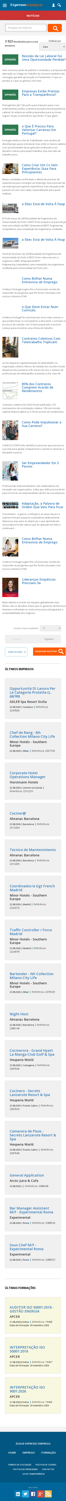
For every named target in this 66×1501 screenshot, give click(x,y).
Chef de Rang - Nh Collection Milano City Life (32, 734)
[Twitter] (25, 1493)
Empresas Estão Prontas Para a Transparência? (40, 93)
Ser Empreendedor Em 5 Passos (40, 465)
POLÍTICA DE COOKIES (46, 1464)
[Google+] (40, 1493)
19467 (31, 1356)
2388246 (29, 1180)
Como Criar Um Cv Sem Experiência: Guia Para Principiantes (40, 168)
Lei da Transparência (34, 1474)
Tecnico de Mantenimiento (33, 849)
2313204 (29, 820)
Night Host (19, 1014)
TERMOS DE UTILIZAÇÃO (19, 1464)
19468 (32, 1316)
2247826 (32, 699)
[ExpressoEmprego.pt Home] (26, 4)
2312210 (28, 782)
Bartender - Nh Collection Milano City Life (32, 975)
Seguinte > (50, 639)
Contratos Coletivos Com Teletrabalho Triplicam (41, 340)
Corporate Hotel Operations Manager (28, 775)
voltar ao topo (16, 651)
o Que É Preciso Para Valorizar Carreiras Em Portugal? (39, 129)
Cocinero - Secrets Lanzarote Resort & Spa (30, 1092)
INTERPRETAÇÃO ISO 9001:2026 (27, 1389)
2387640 (33, 1142)
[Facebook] (33, 1493)
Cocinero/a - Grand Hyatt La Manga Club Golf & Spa (32, 1052)
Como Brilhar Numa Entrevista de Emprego (39, 280)
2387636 (32, 1059)
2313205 (33, 857)
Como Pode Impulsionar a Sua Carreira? (41, 424)
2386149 (29, 1021)
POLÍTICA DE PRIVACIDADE (25, 1469)
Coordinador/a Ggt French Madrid (32, 888)
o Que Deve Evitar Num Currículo (40, 308)
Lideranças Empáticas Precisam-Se (39, 581)
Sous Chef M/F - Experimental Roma (26, 1247)
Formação (48, 1452)
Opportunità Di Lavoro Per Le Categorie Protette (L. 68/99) (32, 692)
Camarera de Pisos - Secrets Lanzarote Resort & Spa (33, 1135)
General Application (27, 1175)
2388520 (32, 1215)
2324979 (31, 940)
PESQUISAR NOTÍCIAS (46, 651)
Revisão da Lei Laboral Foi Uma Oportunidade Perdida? (44, 58)
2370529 (32, 983)
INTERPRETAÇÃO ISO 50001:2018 (27, 1349)
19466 (31, 1396)
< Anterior (16, 639)
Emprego (29, 1452)
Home (12, 1452)
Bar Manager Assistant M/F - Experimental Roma (31, 1210)
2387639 (31, 1100)
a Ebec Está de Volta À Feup (43, 204)
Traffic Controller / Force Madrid (31, 932)
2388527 (32, 1252)
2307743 (32, 741)
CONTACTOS (48, 1469)
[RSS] (48, 1493)
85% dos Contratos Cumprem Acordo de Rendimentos (37, 387)
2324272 (32, 896)
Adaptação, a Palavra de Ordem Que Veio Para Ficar (42, 505)
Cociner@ (18, 813)
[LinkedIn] (17, 1493)
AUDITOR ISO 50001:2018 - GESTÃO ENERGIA (32, 1309)
